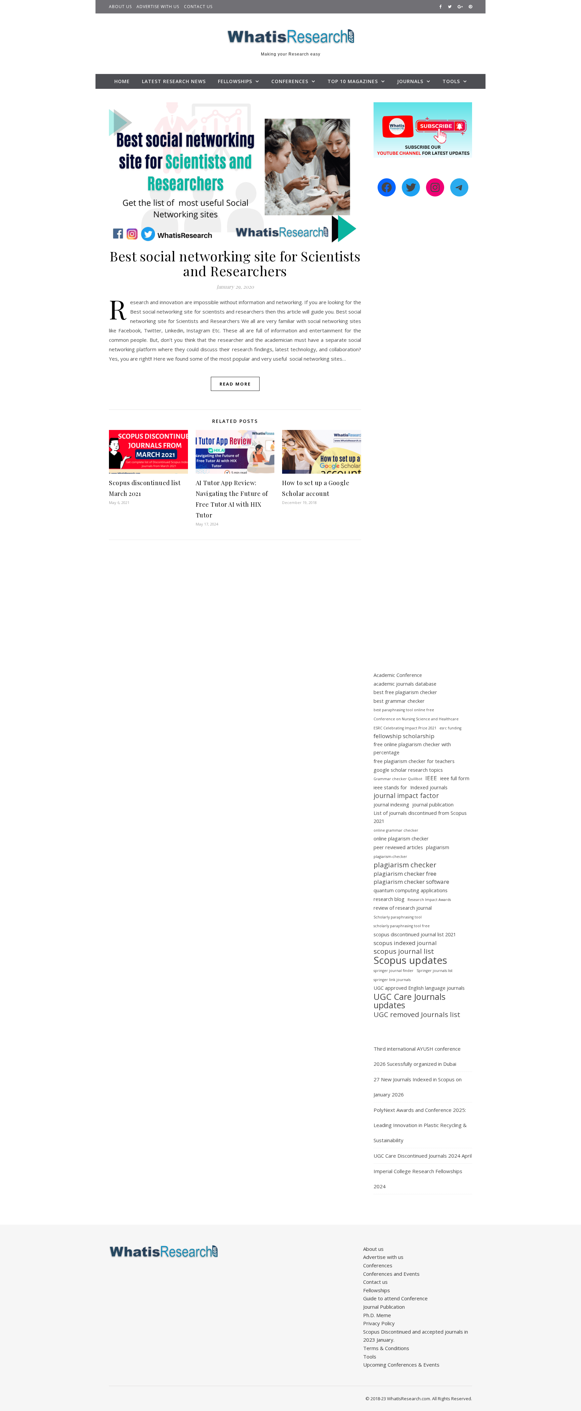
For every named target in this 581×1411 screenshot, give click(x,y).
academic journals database (405, 684)
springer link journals (392, 979)
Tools (451, 81)
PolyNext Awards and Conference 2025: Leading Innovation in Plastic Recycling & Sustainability (420, 1125)
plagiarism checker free (405, 873)
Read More (235, 384)
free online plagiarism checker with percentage (412, 748)
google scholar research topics (408, 770)
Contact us (198, 6)
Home (122, 81)
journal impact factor (406, 796)
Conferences (289, 81)
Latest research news (174, 81)
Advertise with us (158, 6)
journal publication (433, 804)
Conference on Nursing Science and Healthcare (416, 719)
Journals (410, 81)
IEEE (431, 778)
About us (120, 6)
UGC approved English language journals (419, 988)
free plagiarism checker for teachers (414, 761)
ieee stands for (390, 787)
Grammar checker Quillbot (398, 778)
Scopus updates (410, 960)
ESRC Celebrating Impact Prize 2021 (405, 728)
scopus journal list (404, 951)
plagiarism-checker (390, 856)
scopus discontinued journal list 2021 (415, 934)
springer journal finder (394, 970)
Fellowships (235, 81)
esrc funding (450, 728)
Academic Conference (398, 675)
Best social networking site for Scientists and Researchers (235, 263)
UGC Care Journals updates (410, 1000)
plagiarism (437, 847)
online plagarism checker (401, 838)
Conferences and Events (391, 1273)
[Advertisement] (423, 318)
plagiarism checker (405, 865)
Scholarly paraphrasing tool (398, 917)
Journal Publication (384, 1306)
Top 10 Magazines (352, 81)
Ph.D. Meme (377, 1315)
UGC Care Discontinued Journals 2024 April (423, 1155)
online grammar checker (396, 830)
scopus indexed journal (405, 943)
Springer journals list (435, 970)
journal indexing (391, 804)
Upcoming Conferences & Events (401, 1364)
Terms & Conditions (386, 1348)
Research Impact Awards (429, 899)
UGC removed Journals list (417, 1014)
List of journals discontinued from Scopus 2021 (420, 817)
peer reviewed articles (398, 847)
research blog (389, 899)
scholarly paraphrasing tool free (402, 926)
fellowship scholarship (404, 736)
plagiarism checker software (411, 881)
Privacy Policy (379, 1323)
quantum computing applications (411, 890)
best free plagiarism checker (405, 692)
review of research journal (403, 908)
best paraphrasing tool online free (404, 710)
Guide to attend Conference (395, 1298)
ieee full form (454, 778)
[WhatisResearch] (290, 37)
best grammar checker (399, 701)
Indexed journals (429, 787)
